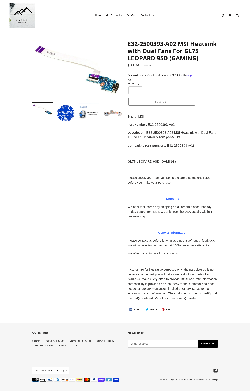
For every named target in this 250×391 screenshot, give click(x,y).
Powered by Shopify (207, 380)
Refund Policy (105, 340)
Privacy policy (55, 340)
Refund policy (68, 345)
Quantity (133, 83)
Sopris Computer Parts (182, 380)
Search (36, 340)
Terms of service (80, 340)
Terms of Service (43, 345)
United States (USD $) (50, 370)
